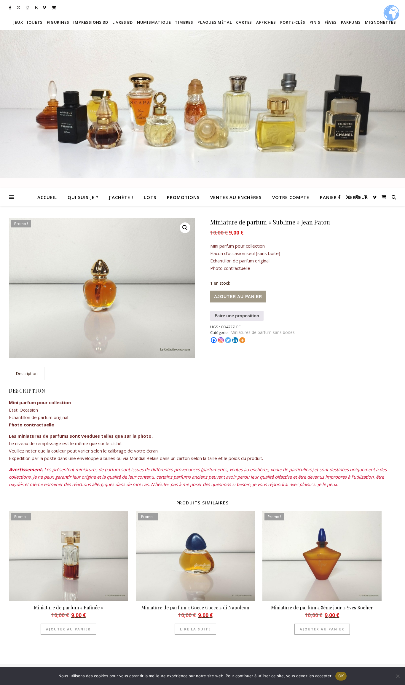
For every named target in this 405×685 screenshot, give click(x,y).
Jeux (18, 22)
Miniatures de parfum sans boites (262, 332)
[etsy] (37, 7)
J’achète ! (121, 197)
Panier (328, 197)
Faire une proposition (237, 315)
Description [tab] (27, 373)
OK (341, 675)
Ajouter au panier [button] (68, 629)
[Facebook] (214, 340)
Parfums (351, 22)
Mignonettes (380, 22)
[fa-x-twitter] (19, 7)
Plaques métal (214, 22)
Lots (150, 197)
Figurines (58, 22)
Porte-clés (292, 22)
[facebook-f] (10, 7)
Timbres (184, 22)
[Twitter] (228, 340)
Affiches (266, 22)
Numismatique (154, 22)
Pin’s (315, 22)
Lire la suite (195, 629)
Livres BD (122, 22)
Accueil (47, 197)
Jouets (35, 22)
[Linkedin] (235, 340)
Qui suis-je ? (83, 197)
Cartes (244, 22)
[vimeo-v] (45, 7)
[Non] (398, 676)
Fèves (331, 22)
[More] (242, 340)
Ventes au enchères (236, 197)
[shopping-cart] (54, 7)
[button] (185, 227)
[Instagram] (221, 340)
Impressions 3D (90, 22)
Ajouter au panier (238, 296)
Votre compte (290, 197)
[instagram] (28, 7)
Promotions (183, 197)
